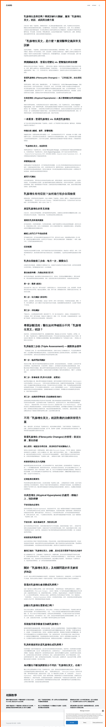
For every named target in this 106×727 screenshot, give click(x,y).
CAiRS (9, 5)
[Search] (99, 5)
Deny (84, 722)
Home (88, 5)
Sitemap (94, 5)
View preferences (98, 722)
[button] (103, 711)
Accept (72, 722)
